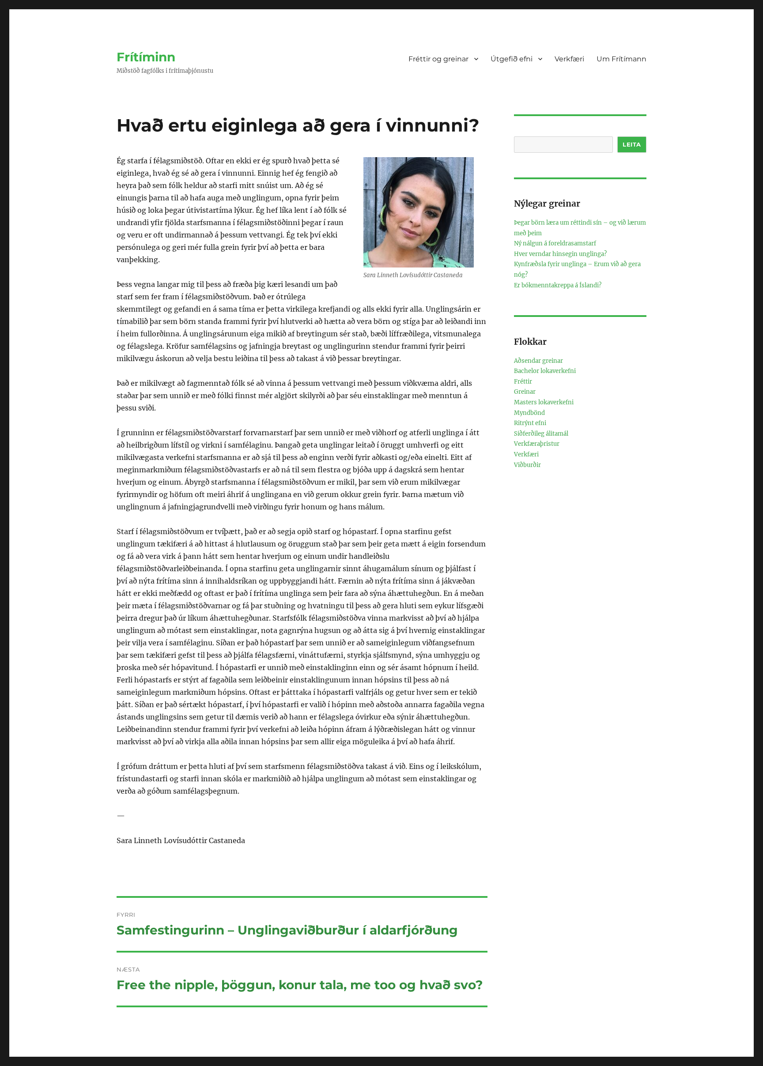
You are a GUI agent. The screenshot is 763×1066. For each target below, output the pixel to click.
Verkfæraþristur (536, 444)
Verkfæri (569, 59)
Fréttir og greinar (438, 59)
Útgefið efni (512, 59)
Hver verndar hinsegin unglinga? (560, 254)
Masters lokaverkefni (544, 402)
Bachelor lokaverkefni (545, 371)
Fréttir (523, 381)
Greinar (525, 392)
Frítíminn (146, 56)
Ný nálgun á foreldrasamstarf (555, 243)
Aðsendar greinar (538, 361)
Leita (632, 144)
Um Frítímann (621, 59)
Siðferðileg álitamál (541, 433)
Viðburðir (527, 465)
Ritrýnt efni (530, 423)
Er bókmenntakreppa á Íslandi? (557, 285)
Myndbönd (529, 413)
